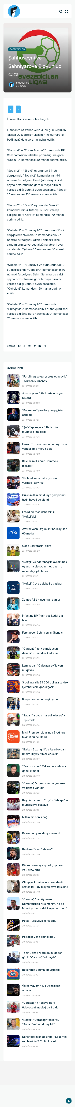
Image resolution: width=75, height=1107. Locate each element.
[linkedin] (39, 346)
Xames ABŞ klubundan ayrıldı (41, 599)
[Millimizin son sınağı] (13, 821)
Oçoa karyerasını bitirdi (37, 546)
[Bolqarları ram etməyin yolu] (13, 703)
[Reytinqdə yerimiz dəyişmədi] (13, 974)
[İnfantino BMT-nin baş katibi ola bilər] (13, 620)
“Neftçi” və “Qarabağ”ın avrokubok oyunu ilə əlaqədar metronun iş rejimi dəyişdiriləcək (44, 566)
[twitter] (24, 346)
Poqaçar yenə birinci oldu (38, 936)
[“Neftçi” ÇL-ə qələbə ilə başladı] (13, 587)
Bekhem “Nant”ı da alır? (37, 849)
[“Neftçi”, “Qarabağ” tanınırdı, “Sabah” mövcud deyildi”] (13, 1024)
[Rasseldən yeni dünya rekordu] (13, 837)
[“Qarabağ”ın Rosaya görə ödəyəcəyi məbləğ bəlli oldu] (13, 1007)
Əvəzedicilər (17, 49)
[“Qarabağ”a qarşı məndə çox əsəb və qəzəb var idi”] (13, 787)
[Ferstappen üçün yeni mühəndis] (13, 636)
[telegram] (34, 346)
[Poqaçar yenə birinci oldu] (13, 941)
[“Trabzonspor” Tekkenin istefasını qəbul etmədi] (13, 770)
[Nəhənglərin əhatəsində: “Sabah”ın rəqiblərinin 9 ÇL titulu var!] (13, 1041)
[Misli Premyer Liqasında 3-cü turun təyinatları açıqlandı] (13, 736)
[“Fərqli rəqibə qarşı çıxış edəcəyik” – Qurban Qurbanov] (13, 380)
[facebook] (19, 346)
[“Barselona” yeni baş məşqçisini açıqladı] (13, 414)
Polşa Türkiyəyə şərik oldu (39, 920)
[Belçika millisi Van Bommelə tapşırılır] (13, 465)
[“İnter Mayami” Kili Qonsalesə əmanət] (13, 990)
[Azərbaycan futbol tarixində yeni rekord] (13, 397)
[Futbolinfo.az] (14, 11)
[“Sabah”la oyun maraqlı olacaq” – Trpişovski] (13, 719)
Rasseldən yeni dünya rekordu (41, 833)
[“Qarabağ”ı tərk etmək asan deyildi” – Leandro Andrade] (13, 652)
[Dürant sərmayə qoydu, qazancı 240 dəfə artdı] (13, 869)
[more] (49, 346)
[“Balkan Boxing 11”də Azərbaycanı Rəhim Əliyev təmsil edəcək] (13, 753)
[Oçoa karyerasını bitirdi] (13, 550)
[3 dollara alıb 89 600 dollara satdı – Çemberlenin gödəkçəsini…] (13, 686)
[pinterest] (29, 346)
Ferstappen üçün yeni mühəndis (42, 632)
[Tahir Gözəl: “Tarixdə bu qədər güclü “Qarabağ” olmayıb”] (13, 957)
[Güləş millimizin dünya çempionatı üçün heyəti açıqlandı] (13, 499)
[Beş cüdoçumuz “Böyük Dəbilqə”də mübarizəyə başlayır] (13, 804)
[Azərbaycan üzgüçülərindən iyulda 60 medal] (13, 533)
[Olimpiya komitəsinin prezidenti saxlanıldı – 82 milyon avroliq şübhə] (13, 886)
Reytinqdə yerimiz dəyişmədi (41, 969)
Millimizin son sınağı (35, 817)
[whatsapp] (44, 346)
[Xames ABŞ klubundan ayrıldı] (13, 603)
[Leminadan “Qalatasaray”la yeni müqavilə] (13, 669)
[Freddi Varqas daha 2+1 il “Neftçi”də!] (13, 516)
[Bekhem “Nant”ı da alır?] (13, 853)
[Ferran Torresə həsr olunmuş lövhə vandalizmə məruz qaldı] (13, 448)
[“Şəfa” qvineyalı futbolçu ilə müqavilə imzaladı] (13, 431)
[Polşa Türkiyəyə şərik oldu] (13, 925)
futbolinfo (22, 83)
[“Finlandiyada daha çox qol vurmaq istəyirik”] (13, 482)
